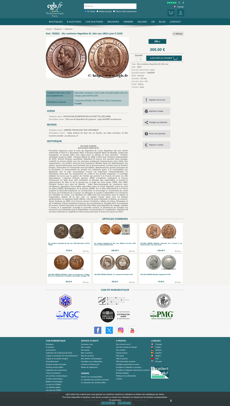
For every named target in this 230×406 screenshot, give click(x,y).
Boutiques (56, 21)
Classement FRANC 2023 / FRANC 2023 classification (98, 101)
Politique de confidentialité (126, 376)
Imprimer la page (156, 111)
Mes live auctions (87, 356)
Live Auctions (51, 350)
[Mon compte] (180, 16)
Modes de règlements (89, 367)
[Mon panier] (170, 16)
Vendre (128, 21)
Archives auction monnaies (56, 364)
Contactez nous (87, 344)
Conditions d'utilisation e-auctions (128, 367)
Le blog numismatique (54, 379)
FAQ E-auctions (122, 359)
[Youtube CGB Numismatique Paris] (132, 330)
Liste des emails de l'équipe (126, 347)
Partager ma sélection (158, 122)
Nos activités (121, 350)
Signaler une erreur (157, 100)
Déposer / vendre (156, 145)
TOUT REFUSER (124, 403)
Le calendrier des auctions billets (93, 382)
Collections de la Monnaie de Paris (59, 353)
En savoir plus (115, 400)
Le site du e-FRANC (53, 384)
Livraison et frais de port (90, 364)
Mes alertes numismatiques (91, 359)
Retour (179, 34)
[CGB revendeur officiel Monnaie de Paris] (115, 315)
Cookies (119, 379)
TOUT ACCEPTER (108, 403)
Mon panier (85, 350)
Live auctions (94, 21)
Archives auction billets (54, 367)
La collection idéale (53, 387)
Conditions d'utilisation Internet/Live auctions (133, 370)
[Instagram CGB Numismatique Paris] (120, 330)
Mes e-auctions (87, 353)
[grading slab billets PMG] (162, 315)
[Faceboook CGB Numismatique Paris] (97, 330)
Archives (113, 21)
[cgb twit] (179, 3)
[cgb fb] (182, 3)
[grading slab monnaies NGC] (68, 315)
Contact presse (121, 353)
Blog (162, 21)
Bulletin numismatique (54, 382)
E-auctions (74, 21)
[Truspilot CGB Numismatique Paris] (172, 3)
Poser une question (157, 134)
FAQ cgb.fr (120, 356)
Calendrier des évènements (56, 370)
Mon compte (85, 347)
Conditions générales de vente (127, 364)
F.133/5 (78, 103)
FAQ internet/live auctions (125, 361)
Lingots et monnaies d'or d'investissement (62, 356)
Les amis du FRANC (53, 390)
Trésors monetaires (53, 373)
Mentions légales (122, 373)
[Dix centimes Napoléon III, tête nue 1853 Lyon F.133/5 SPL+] (87, 77)
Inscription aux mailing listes (91, 361)
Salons (142, 21)
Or (153, 21)
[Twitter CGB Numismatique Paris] (109, 330)
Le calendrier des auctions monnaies (95, 380)
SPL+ (157, 41)
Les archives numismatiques (56, 376)
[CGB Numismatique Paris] (55, 17)
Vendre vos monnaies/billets (91, 377)
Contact (175, 21)
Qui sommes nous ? (123, 344)
